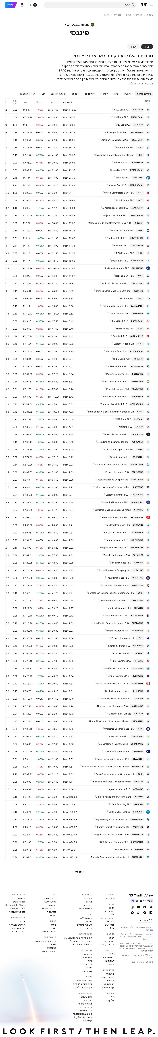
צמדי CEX (109, 921)
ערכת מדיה (87, 971)
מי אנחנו (88, 954)
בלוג (90, 960)
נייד (112, 997)
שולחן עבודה (108, 1000)
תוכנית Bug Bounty (82, 1017)
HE (30, 4)
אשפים (53, 944)
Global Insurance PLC (118, 676)
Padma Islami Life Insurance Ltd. (113, 827)
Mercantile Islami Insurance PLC (116, 698)
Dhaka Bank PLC (119, 260)
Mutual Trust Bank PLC (122, 230)
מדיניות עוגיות (85, 1007)
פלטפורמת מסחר (17, 911)
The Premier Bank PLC (116, 366)
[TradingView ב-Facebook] (145, 907)
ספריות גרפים (19, 901)
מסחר (53, 924)
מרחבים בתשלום (48, 951)
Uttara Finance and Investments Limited (109, 721)
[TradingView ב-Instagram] (132, 907)
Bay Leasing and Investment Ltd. (111, 819)
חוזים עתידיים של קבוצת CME (78, 937)
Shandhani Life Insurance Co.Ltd (111, 464)
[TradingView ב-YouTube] (138, 907)
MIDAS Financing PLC (120, 804)
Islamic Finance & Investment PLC (112, 759)
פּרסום (22, 921)
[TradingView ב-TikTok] (138, 912)
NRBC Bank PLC (121, 358)
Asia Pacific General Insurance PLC (111, 623)
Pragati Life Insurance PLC (115, 396)
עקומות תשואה (107, 977)
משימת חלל (86, 957)
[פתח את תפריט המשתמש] (22, 5)
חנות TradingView (83, 980)
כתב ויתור (87, 1000)
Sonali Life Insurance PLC (116, 434)
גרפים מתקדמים (17, 908)
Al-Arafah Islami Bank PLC (115, 207)
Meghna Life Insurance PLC (114, 547)
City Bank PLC (123, 124)
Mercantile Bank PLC (116, 351)
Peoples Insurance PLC (117, 472)
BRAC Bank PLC (121, 109)
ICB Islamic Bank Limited (118, 713)
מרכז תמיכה (86, 964)
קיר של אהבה (50, 901)
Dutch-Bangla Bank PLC (114, 132)
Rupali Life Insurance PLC (117, 555)
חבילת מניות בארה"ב (82, 944)
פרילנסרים (51, 948)
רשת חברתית (50, 898)
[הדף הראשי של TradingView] (144, 5)
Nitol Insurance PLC (121, 660)
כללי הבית (51, 911)
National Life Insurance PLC (115, 283)
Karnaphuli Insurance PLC (115, 502)
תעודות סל (109, 911)
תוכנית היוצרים (49, 908)
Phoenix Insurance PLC (118, 645)
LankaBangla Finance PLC (115, 306)
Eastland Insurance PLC (118, 525)
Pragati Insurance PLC (117, 389)
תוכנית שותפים (18, 928)
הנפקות (111, 964)
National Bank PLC (124, 275)
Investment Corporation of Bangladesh (114, 155)
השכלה (53, 928)
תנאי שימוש (86, 997)
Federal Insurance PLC (117, 630)
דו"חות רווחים (108, 957)
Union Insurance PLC (120, 562)
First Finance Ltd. (123, 849)
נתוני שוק (88, 905)
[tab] (147, 46)
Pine (112, 928)
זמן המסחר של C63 (82, 987)
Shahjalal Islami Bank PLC (114, 215)
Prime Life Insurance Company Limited (111, 781)
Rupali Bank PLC (120, 321)
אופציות (110, 980)
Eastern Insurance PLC (117, 494)
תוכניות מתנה (85, 908)
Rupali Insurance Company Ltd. (114, 570)
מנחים (53, 915)
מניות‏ (111, 907)
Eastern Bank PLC (125, 147)
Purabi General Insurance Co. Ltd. (112, 683)
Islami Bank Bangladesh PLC (114, 140)
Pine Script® (108, 987)
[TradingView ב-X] (151, 907)
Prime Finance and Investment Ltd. (113, 796)
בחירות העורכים (49, 931)
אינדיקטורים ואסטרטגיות (44, 941)
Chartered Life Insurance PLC (119, 728)
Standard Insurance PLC (115, 615)
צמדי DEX (109, 924)
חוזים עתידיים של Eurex (80, 941)
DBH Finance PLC (125, 328)
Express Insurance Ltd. (122, 638)
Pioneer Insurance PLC (117, 374)
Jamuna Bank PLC (117, 185)
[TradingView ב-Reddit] (132, 912)
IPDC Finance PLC (125, 253)
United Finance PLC (120, 457)
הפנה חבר (51, 905)
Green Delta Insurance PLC (115, 381)
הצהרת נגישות (85, 1010)
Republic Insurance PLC (119, 608)
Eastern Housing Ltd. (123, 343)
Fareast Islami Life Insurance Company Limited (105, 766)
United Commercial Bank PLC (119, 192)
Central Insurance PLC (117, 540)
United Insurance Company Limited (112, 487)
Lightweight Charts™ (15, 905)
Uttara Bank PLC (118, 170)
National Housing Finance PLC (119, 449)
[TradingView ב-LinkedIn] (151, 912)
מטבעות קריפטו (107, 918)
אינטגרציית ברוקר (17, 924)
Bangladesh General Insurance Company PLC (111, 593)
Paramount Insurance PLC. (114, 517)
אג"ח (112, 914)
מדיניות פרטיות (85, 1003)
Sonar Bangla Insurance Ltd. (113, 744)
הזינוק (89, 928)
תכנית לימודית (18, 931)
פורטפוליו (110, 973)
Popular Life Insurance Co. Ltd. (113, 442)
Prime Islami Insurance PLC (115, 585)
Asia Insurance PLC (123, 653)
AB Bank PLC (125, 426)
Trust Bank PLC (121, 245)
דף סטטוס (87, 1020)
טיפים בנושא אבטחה (82, 1014)
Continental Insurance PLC (116, 751)
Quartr (150, 957)
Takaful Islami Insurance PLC (113, 600)
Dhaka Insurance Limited (117, 691)
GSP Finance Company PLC (114, 842)
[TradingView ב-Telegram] (145, 912)
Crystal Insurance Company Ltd (112, 479)
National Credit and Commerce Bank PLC (110, 223)
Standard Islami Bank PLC (114, 404)
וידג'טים (21, 898)
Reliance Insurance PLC (117, 268)
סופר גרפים (109, 898)
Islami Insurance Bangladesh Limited (112, 509)
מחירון (89, 901)
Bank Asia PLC (123, 177)
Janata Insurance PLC (118, 736)
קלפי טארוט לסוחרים (82, 984)
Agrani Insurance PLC (119, 789)
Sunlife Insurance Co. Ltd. (116, 668)
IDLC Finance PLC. (124, 200)
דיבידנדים (109, 960)
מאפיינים (87, 898)
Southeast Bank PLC (117, 238)
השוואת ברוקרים (84, 924)
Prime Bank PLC (121, 162)
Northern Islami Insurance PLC (112, 706)
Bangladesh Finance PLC (116, 532)
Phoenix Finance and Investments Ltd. (109, 857)
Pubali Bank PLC (119, 117)
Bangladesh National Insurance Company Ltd (111, 411)
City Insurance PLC (119, 313)
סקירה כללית (86, 918)
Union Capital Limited (119, 811)
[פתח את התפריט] (152, 5)
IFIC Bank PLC (126, 298)
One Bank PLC (120, 336)
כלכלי (112, 954)
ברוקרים (88, 921)
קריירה (89, 967)
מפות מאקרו (108, 984)
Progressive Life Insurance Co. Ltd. (111, 834)
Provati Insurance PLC (118, 577)
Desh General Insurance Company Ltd (115, 774)
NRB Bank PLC (123, 419)
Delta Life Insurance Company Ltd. (113, 291)
